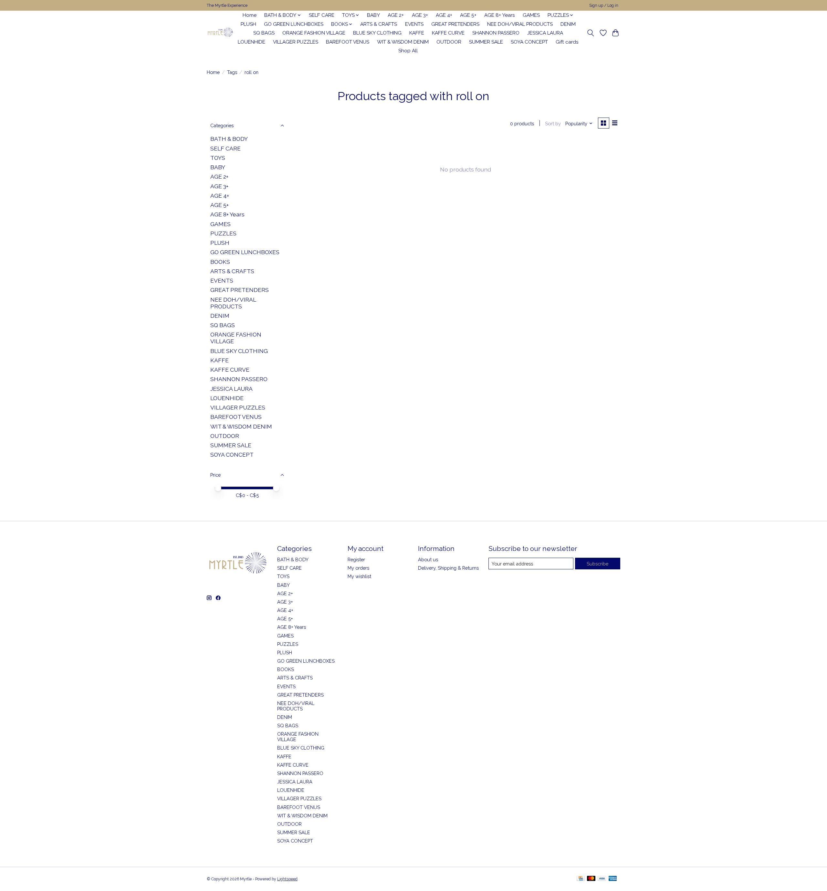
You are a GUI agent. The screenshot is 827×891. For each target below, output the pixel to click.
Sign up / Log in (603, 5)
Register (356, 559)
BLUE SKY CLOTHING (377, 33)
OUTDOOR (448, 42)
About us (428, 559)
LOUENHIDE (251, 42)
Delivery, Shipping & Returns (448, 568)
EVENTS (414, 24)
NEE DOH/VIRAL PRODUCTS (520, 24)
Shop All (408, 51)
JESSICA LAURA (545, 33)
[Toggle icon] (590, 33)
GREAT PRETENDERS (455, 24)
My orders (358, 568)
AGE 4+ (444, 15)
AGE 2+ (396, 15)
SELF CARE (321, 15)
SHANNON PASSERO (495, 33)
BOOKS (220, 261)
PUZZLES (223, 233)
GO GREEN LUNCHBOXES (293, 24)
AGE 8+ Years (499, 15)
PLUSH (248, 24)
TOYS (217, 157)
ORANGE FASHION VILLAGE (313, 33)
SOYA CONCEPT (529, 42)
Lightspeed (287, 879)
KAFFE (416, 33)
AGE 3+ (420, 15)
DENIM (568, 24)
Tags (232, 72)
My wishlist (359, 576)
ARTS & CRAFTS (378, 24)
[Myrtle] (220, 33)
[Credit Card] (581, 879)
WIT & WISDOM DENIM (403, 42)
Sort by (553, 123)
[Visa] (602, 879)
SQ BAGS (264, 33)
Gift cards (567, 42)
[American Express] (613, 879)
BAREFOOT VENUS (347, 42)
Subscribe (597, 563)
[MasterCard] (591, 879)
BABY (373, 15)
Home (249, 15)
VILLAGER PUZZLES (295, 42)
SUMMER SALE (486, 42)
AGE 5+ (468, 15)
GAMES (531, 15)
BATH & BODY (229, 138)
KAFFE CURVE (448, 33)
